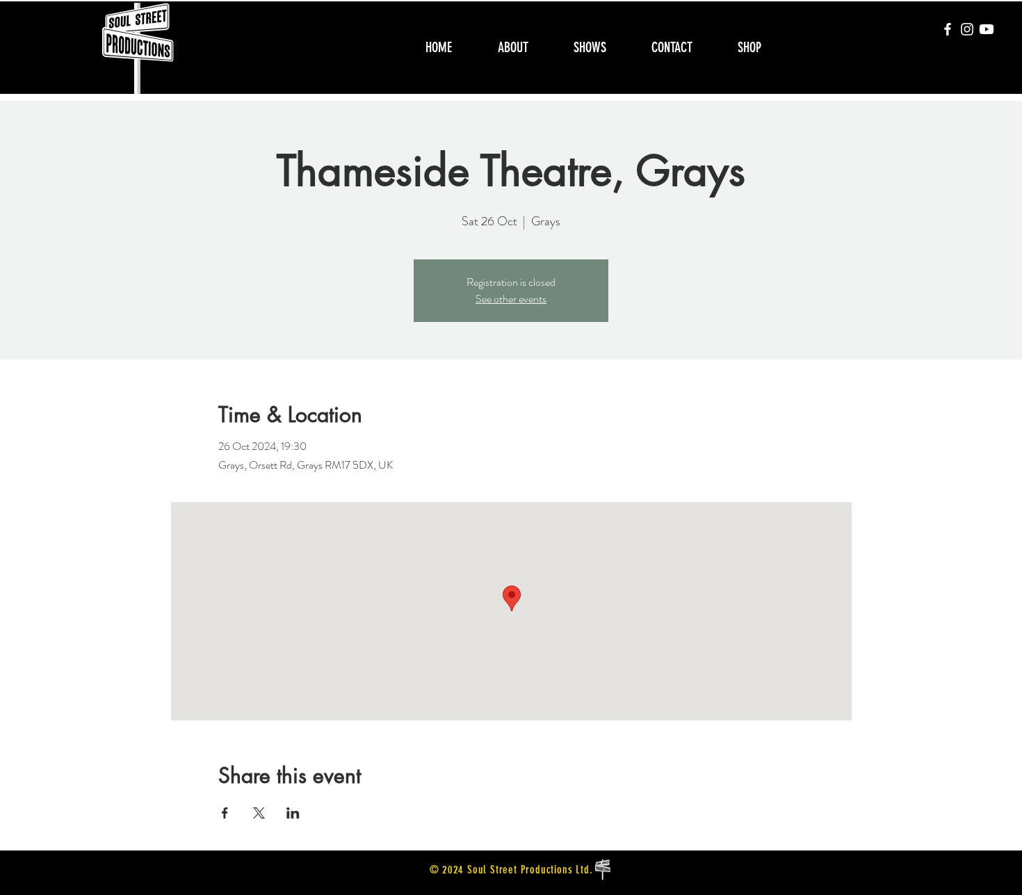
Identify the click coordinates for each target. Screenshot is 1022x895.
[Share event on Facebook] (225, 813)
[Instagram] (967, 29)
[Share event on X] (259, 813)
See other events (511, 299)
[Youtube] (986, 29)
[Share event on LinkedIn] (293, 813)
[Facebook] (947, 29)
